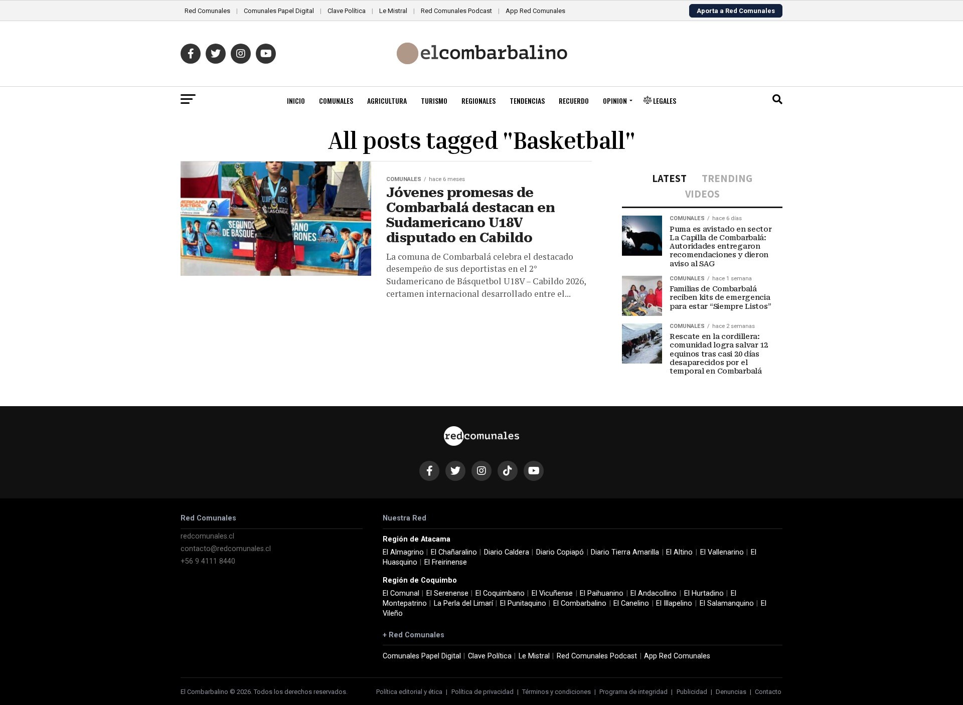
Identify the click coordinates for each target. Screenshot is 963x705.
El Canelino (631, 603)
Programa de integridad (633, 691)
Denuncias (731, 691)
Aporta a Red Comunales (736, 11)
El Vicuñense (552, 593)
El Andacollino (653, 593)
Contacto (768, 691)
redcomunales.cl (207, 536)
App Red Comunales (535, 11)
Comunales (336, 100)
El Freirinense (445, 562)
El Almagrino (403, 552)
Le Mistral (393, 11)
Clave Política (347, 11)
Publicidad (692, 691)
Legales (664, 100)
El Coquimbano (500, 593)
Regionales (478, 100)
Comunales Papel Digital (279, 11)
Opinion (615, 100)
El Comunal (401, 593)
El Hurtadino (704, 593)
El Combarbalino (579, 603)
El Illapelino (674, 603)
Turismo (434, 100)
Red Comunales (207, 11)
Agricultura (387, 100)
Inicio (296, 100)
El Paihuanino (601, 593)
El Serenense (447, 593)
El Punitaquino (523, 603)
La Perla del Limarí (463, 603)
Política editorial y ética (409, 691)
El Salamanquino (727, 603)
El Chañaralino (454, 552)
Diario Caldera (506, 552)
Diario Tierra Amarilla (625, 552)
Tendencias (527, 100)
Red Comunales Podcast (456, 11)
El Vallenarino (722, 552)
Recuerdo (574, 100)
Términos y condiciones (556, 691)
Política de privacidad (482, 691)
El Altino (679, 552)
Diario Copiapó (560, 552)
